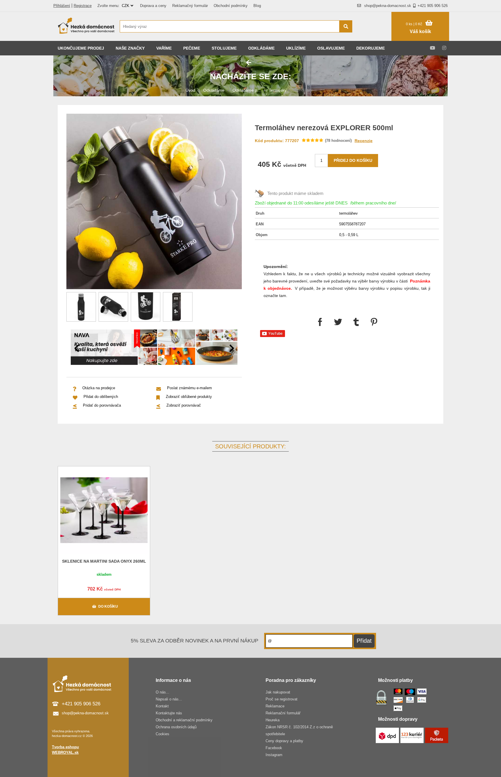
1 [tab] (154, 357)
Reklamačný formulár (190, 5)
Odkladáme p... (247, 90)
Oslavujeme (331, 48)
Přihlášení (61, 5)
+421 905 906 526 (433, 5)
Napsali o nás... (169, 699)
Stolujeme (224, 48)
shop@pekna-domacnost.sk (387, 5)
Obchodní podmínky (231, 5)
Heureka (272, 720)
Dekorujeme (370, 48)
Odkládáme (261, 48)
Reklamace (275, 706)
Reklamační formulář (283, 713)
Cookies (162, 734)
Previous (76, 348)
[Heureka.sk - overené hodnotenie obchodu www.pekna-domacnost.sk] (374, 37)
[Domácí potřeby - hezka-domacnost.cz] (86, 26)
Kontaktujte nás (169, 713)
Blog (257, 5)
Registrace (83, 5)
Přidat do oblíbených (101, 396)
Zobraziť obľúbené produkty (189, 396)
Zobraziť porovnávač (183, 405)
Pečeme (191, 48)
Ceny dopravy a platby (284, 741)
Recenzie (364, 140)
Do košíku (108, 606)
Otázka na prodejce (98, 388)
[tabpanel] (154, 348)
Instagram (274, 755)
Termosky (277, 90)
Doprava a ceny (153, 5)
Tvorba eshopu (65, 747)
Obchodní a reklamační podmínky (184, 720)
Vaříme (164, 48)
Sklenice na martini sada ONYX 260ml (104, 561)
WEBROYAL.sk (65, 752)
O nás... (162, 692)
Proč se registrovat (281, 699)
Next (231, 348)
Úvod (190, 90)
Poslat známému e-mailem (189, 388)
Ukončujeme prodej (81, 48)
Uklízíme (296, 48)
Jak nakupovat (278, 692)
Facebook (274, 748)
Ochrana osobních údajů (176, 727)
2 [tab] (163, 357)
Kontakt (162, 706)
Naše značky (130, 48)
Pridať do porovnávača (102, 405)
